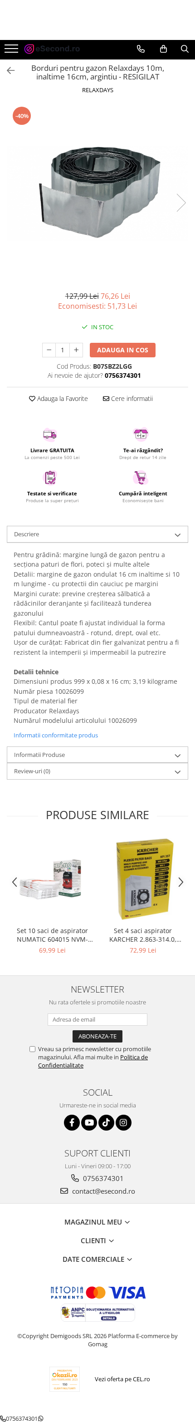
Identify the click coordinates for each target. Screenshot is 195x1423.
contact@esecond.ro (102, 1191)
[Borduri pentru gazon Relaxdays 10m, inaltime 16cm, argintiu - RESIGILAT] (97, 193)
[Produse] (12, 51)
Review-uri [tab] (32, 771)
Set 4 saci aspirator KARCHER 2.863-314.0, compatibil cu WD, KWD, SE (143, 935)
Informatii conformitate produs (56, 735)
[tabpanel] (97, 193)
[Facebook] (72, 1123)
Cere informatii (131, 398)
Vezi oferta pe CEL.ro (122, 1379)
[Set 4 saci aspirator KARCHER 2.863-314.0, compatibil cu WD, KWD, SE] (143, 879)
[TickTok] (106, 1123)
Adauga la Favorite (61, 398)
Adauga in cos (122, 350)
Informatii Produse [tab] (39, 755)
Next (181, 202)
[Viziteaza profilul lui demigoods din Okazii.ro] (64, 1379)
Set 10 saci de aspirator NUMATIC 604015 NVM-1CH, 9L (52, 935)
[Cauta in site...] (185, 49)
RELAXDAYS (97, 90)
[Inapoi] (7, 70)
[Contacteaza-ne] (141, 49)
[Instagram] (124, 1123)
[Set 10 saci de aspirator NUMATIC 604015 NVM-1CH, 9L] (52, 879)
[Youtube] (89, 1123)
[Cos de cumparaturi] (163, 49)
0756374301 (102, 1178)
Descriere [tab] (26, 534)
